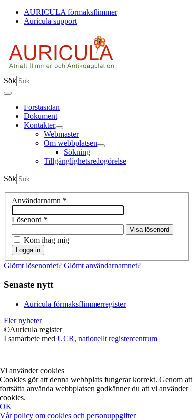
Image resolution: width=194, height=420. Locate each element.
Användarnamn (39, 200)
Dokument (40, 116)
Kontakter (39, 125)
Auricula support (50, 21)
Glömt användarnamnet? (102, 265)
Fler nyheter (23, 320)
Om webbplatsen (70, 143)
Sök (10, 80)
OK (6, 406)
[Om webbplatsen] (101, 145)
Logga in (28, 250)
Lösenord (30, 219)
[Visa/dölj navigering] (8, 93)
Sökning (77, 152)
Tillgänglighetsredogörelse (85, 161)
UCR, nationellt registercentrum (107, 338)
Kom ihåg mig (46, 240)
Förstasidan (42, 107)
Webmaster (61, 134)
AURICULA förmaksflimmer (70, 12)
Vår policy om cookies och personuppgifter (68, 415)
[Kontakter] (59, 127)
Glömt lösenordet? (34, 265)
